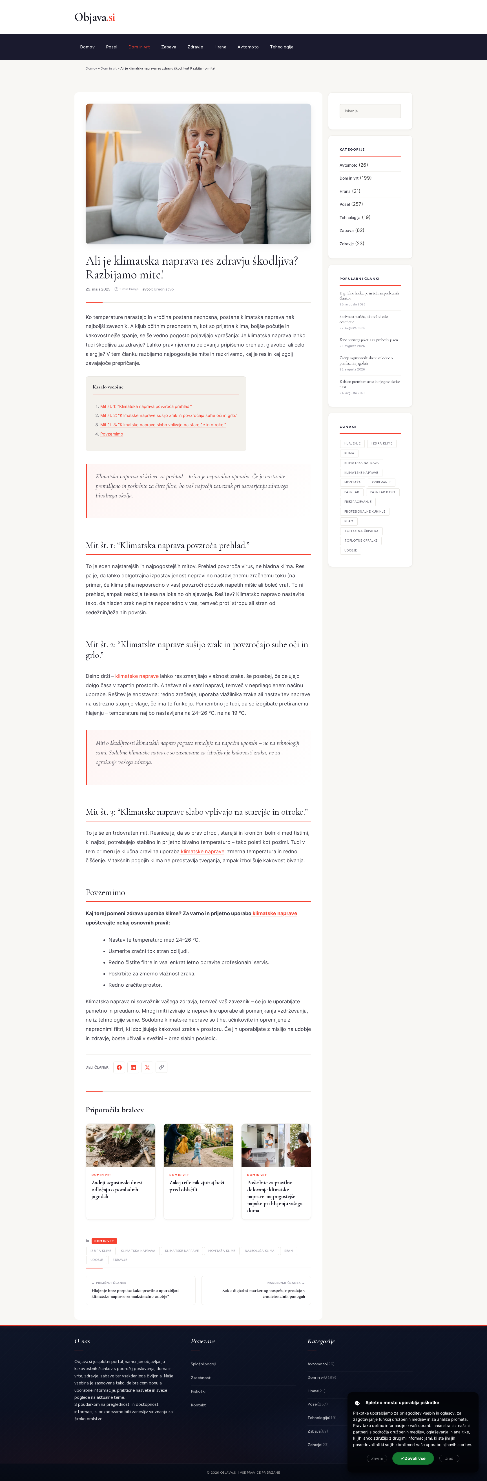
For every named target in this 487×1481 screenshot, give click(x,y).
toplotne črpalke (360, 540)
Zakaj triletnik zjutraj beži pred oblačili (196, 1186)
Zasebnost (201, 1377)
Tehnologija (281, 47)
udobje (96, 1260)
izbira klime (100, 1251)
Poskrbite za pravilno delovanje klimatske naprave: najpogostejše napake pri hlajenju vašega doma (274, 1196)
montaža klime (221, 1251)
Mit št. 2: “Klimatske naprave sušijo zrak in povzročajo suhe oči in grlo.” (169, 415)
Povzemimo (111, 434)
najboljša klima (260, 1251)
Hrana (220, 47)
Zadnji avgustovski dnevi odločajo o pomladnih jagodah (117, 1189)
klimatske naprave (136, 676)
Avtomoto (248, 47)
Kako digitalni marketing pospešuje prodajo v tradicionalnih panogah (263, 1293)
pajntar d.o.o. (383, 492)
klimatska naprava (138, 1251)
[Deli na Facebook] (119, 1067)
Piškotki (198, 1391)
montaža (352, 482)
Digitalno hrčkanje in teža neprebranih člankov (369, 296)
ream (288, 1251)
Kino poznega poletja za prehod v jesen (369, 340)
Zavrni (377, 1458)
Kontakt (198, 1405)
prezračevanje (357, 502)
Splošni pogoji (203, 1364)
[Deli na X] (147, 1067)
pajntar (351, 492)
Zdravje (195, 47)
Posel (111, 47)
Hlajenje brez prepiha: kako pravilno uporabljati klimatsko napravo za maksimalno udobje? (135, 1293)
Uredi (449, 1458)
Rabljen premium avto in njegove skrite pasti (370, 384)
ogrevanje (381, 482)
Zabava (168, 47)
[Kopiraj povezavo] (161, 1067)
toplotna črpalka (361, 531)
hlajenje (352, 443)
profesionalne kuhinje (364, 511)
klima (349, 453)
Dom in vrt (139, 47)
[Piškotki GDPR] (357, 1403)
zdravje (119, 1260)
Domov (87, 47)
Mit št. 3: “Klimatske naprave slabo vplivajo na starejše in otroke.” (163, 424)
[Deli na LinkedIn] (133, 1067)
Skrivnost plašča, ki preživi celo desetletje (364, 319)
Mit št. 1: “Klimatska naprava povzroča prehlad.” (146, 406)
